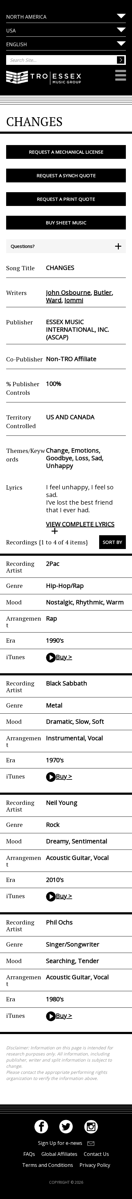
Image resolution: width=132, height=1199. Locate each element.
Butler (103, 292)
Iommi (73, 300)
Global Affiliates (59, 1154)
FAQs (29, 1154)
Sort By (112, 542)
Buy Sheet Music (66, 222)
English (16, 44)
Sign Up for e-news (60, 1143)
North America (26, 16)
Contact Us (96, 1154)
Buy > (64, 657)
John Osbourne (68, 292)
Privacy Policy (95, 1165)
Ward (53, 300)
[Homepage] (43, 81)
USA (11, 30)
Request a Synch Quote (66, 175)
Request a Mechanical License (66, 152)
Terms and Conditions (47, 1165)
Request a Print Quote (66, 199)
